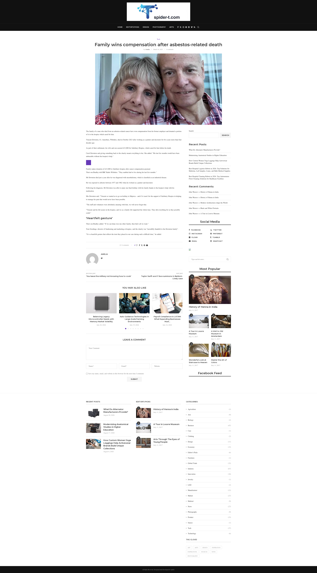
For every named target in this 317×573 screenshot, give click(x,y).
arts (196, 547)
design (205, 547)
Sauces (209, 522)
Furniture (209, 458)
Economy (209, 447)
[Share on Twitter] (142, 245)
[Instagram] (183, 27)
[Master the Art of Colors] (221, 350)
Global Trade (209, 463)
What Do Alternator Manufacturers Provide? (204, 150)
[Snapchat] (189, 27)
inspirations (192, 552)
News (209, 506)
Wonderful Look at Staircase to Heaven (198, 361)
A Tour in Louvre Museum (209, 213)
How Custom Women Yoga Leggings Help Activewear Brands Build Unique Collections (208, 161)
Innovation (209, 474)
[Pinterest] (186, 27)
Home (120, 27)
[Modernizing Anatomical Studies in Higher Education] (93, 428)
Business (209, 425)
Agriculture (209, 409)
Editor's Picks (209, 452)
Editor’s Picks (132, 27)
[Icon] (143, 413)
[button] (89, 311)
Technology (209, 533)
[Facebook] (177, 27)
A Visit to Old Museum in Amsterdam (217, 333)
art (189, 547)
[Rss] (194, 27)
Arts (171, 27)
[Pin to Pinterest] (144, 245)
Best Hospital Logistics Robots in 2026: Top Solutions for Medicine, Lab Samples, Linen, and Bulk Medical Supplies (209, 169)
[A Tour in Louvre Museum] (199, 321)
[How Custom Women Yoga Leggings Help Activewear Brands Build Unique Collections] (93, 444)
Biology (209, 420)
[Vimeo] (192, 27)
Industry (209, 468)
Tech (209, 528)
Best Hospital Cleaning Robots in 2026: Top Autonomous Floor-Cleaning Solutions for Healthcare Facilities (209, 177)
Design (146, 27)
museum (204, 552)
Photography (159, 27)
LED (209, 485)
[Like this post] (137, 245)
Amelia (147, 49)
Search (191, 131)
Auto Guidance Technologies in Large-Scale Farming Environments (134, 319)
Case (209, 431)
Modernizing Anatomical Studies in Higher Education (208, 155)
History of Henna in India (209, 192)
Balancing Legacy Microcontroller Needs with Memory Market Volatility (101, 319)
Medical (209, 501)
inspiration (216, 547)
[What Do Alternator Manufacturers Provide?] (93, 413)
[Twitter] (180, 27)
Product (209, 517)
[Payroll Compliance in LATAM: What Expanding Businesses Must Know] (167, 303)
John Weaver (193, 192)
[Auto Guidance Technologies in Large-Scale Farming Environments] (134, 303)
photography (193, 556)
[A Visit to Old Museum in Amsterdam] (221, 321)
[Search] (198, 27)
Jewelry (209, 479)
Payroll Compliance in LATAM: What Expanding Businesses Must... (167, 319)
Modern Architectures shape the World (213, 203)
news (213, 552)
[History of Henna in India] (210, 290)
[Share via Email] (147, 245)
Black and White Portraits (209, 208)
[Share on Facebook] (139, 245)
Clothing (209, 436)
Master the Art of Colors (219, 361)
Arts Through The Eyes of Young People (166, 440)
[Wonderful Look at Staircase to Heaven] (199, 350)
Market (209, 495)
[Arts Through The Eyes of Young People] (143, 443)
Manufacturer (209, 490)
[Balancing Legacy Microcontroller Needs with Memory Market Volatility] (101, 303)
